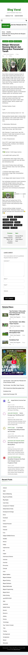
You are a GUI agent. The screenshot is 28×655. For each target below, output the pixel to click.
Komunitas (5, 565)
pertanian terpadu (7, 225)
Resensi (5, 610)
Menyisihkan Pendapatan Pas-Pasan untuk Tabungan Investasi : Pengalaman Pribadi (16, 461)
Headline (5, 41)
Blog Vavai (14, 9)
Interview (5, 559)
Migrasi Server (6, 592)
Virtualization (6, 637)
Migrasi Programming (8, 589)
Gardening (5, 219)
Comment (7, 261)
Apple (4, 491)
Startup (5, 619)
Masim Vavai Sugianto (9, 54)
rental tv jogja (11, 427)
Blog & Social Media (7, 497)
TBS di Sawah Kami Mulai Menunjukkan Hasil (13, 388)
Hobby (11, 41)
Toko (4, 628)
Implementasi (17, 41)
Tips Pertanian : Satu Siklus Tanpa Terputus (13, 385)
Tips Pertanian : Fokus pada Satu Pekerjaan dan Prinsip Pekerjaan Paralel (17, 312)
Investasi (5, 562)
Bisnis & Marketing (7, 494)
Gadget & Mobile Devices (9, 535)
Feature (5, 526)
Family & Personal (7, 523)
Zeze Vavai (6, 227)
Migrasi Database (7, 577)
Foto (4, 532)
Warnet (4, 640)
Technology (5, 622)
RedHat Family (6, 607)
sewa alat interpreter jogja (14, 457)
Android (5, 488)
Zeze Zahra (14, 227)
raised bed (5, 604)
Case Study (5, 503)
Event (4, 520)
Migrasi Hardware (7, 583)
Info (4, 550)
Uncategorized (6, 634)
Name (6, 278)
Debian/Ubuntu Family (8, 508)
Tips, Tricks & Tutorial (8, 625)
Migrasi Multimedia (7, 586)
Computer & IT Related (8, 505)
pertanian (17, 222)
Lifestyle (5, 568)
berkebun (10, 217)
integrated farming (8, 222)
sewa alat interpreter (13, 413)
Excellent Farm (18, 217)
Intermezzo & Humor (8, 556)
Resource (5, 613)
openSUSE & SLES (7, 598)
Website (6, 291)
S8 (8, 400)
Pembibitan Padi (14, 340)
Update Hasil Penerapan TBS (10, 394)
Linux (4, 571)
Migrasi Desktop (7, 580)
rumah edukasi (18, 225)
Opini (4, 601)
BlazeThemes (17, 649)
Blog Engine (5, 500)
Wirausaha (5, 643)
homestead (13, 219)
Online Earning (6, 595)
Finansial (5, 529)
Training (5, 631)
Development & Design (8, 511)
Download (5, 517)
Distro (4, 514)
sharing (4, 616)
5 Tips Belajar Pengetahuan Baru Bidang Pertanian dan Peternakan (16, 429)
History (4, 541)
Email (5, 285)
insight (4, 553)
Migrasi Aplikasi (6, 574)
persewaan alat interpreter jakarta (16, 440)
